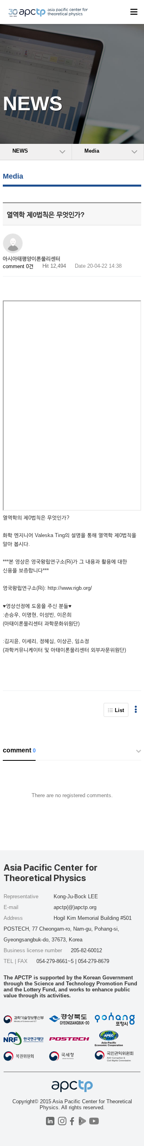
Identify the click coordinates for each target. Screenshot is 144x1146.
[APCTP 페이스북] (72, 1121)
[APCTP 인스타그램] (62, 1121)
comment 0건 (18, 266)
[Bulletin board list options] (135, 710)
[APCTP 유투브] (94, 1121)
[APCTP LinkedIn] (50, 1121)
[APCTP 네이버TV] (82, 1121)
